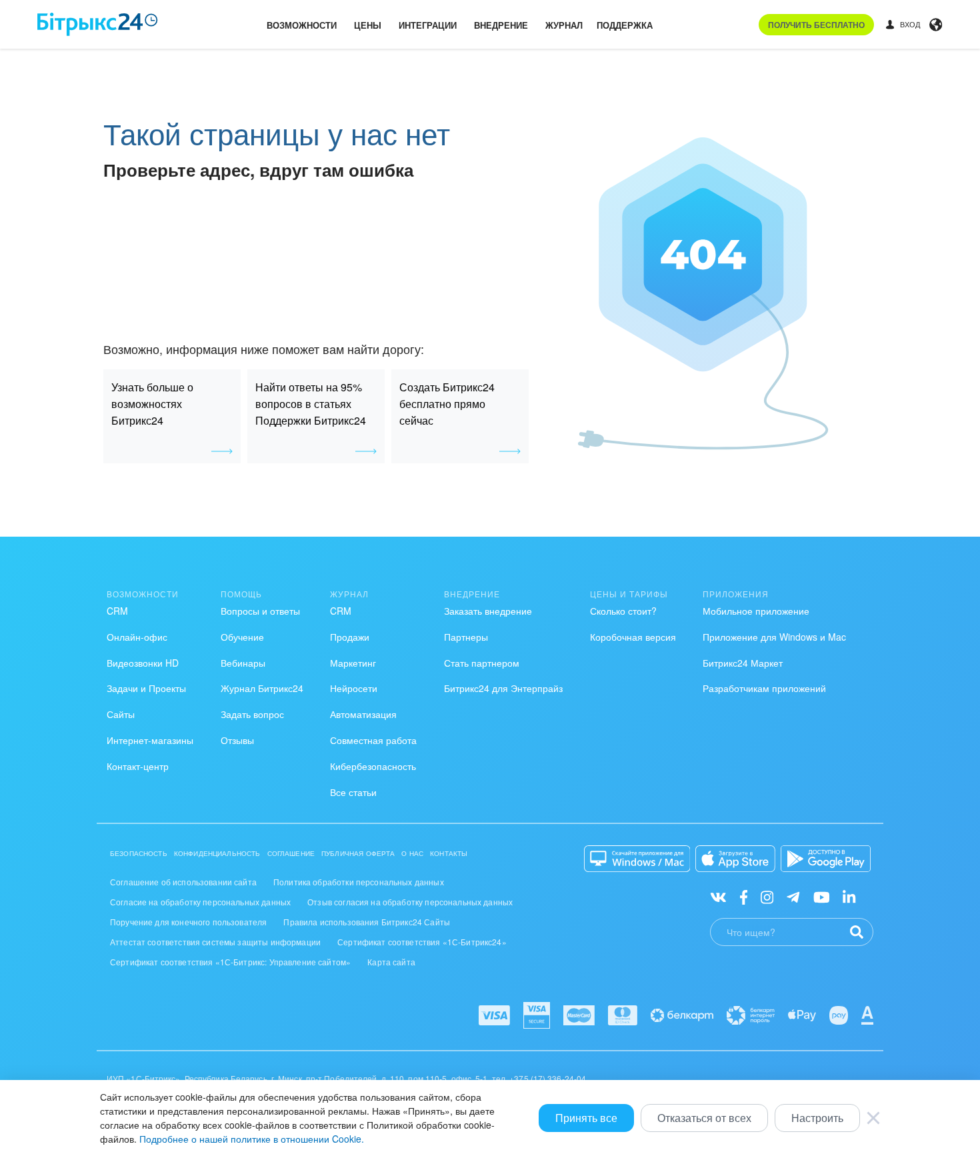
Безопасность (138, 853)
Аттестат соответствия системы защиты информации (215, 941)
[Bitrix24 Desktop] (637, 858)
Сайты (121, 714)
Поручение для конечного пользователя (188, 921)
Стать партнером (481, 662)
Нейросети (353, 688)
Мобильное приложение (756, 610)
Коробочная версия (633, 636)
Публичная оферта (358, 853)
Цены (367, 25)
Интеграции (428, 25)
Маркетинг (353, 662)
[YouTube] (821, 896)
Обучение (242, 636)
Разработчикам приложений (764, 688)
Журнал (564, 25)
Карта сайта (391, 961)
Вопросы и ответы (260, 610)
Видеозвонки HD (143, 662)
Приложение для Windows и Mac (774, 636)
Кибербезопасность (373, 766)
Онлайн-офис (137, 636)
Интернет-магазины (150, 740)
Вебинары (243, 662)
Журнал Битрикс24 (262, 688)
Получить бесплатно (816, 25)
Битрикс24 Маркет (743, 662)
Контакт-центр (138, 766)
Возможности (302, 25)
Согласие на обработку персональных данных (200, 901)
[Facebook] (743, 896)
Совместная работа (373, 740)
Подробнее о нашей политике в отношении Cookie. (251, 1138)
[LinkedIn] (849, 896)
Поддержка (625, 25)
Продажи (349, 636)
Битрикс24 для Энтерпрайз (503, 688)
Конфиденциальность (217, 853)
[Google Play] (826, 858)
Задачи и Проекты (146, 688)
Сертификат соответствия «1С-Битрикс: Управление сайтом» (230, 961)
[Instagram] (767, 896)
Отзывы (237, 740)
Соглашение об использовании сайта (183, 881)
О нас (412, 853)
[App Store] (735, 858)
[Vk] (718, 896)
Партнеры (466, 636)
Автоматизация (363, 714)
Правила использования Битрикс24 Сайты (366, 921)
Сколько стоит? (623, 610)
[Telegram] (793, 896)
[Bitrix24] (97, 24)
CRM (117, 610)
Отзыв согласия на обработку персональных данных (410, 901)
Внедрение (501, 25)
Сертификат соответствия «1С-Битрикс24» (422, 941)
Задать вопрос (252, 714)
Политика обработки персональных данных (358, 881)
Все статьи (353, 792)
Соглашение (291, 853)
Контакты (448, 853)
